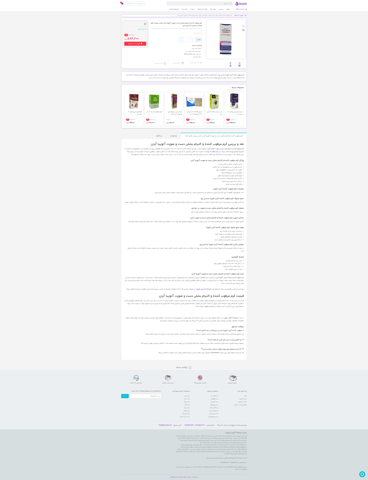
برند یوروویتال (214, 405)
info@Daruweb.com (165, 425)
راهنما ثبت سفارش (202, 9)
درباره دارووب (243, 399)
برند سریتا (187, 408)
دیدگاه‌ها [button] (159, 136)
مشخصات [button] (173, 136)
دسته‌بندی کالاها (240, 9)
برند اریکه (187, 402)
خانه (245, 396)
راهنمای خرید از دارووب (240, 405)
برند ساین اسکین (185, 417)
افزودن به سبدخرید (134, 44)
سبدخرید (221, 9)
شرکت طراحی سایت (180, 477)
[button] (123, 3)
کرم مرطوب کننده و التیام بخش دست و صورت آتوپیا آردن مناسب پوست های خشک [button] (214, 136)
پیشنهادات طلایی (174, 9)
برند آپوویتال (214, 399)
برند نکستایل (214, 402)
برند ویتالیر (186, 411)
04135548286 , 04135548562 (194, 425)
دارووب (228, 9)
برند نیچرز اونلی (213, 414)
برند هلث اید (214, 396)
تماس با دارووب (242, 402)
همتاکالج (172, 477)
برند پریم (187, 396)
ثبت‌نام (125, 396)
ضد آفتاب (187, 405)
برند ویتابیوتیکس (213, 417)
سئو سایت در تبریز (192, 477)
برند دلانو (187, 399)
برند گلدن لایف (214, 408)
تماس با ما (184, 9)
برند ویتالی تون (213, 411)
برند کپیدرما (186, 414)
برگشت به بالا (182, 367)
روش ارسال (213, 9)
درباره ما (192, 9)
